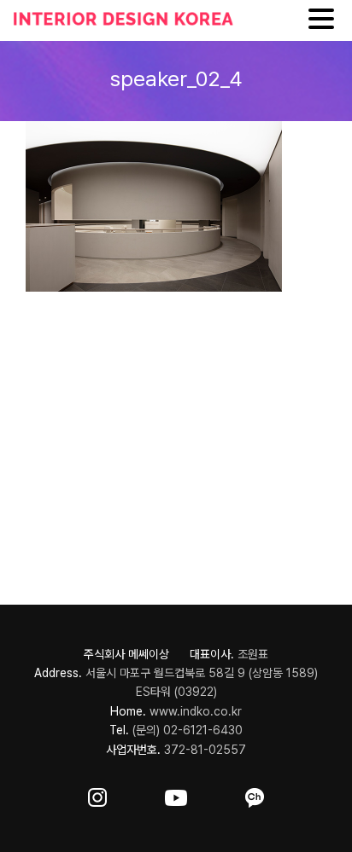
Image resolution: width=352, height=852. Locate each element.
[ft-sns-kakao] (254, 794)
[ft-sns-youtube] (176, 794)
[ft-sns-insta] (97, 794)
